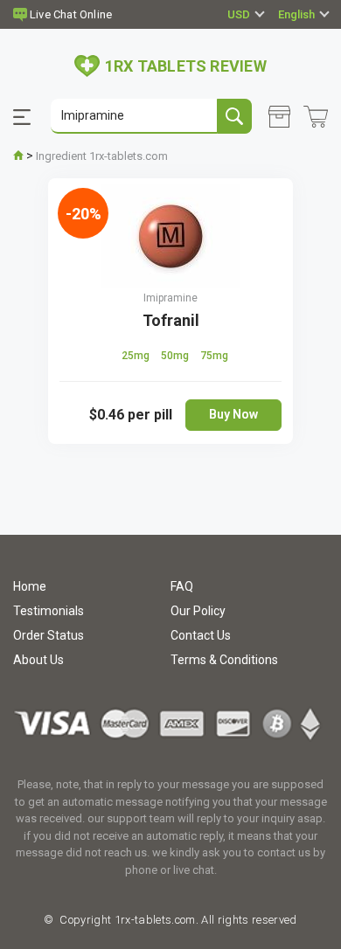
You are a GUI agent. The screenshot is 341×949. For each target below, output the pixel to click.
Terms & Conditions (224, 660)
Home (29, 586)
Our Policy (198, 611)
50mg (176, 356)
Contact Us (200, 635)
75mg (214, 356)
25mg (137, 356)
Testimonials (48, 611)
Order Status (48, 635)
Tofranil (171, 320)
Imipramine (170, 298)
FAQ (181, 586)
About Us (38, 660)
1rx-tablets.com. (154, 919)
